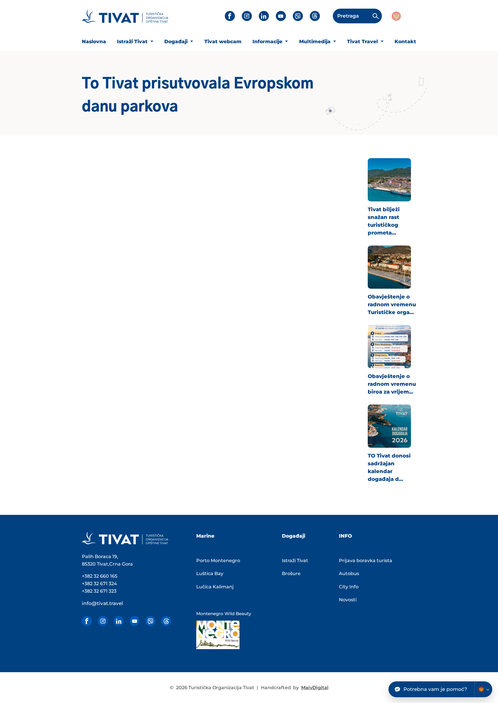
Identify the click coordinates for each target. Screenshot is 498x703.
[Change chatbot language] (483, 689)
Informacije (268, 41)
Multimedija (315, 41)
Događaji (176, 41)
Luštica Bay (209, 573)
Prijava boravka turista (365, 560)
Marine (205, 536)
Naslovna (94, 41)
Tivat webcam (223, 41)
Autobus (349, 573)
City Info (349, 586)
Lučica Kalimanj (215, 586)
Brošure (291, 573)
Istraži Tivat (133, 41)
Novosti (347, 599)
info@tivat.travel (102, 603)
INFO (345, 536)
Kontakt (405, 41)
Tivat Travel (363, 41)
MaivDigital (315, 687)
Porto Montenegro (218, 560)
